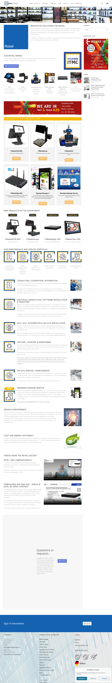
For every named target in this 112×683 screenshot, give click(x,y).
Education (42, 665)
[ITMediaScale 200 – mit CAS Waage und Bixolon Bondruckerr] (22, 77)
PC (40, 677)
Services (53, 3)
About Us (37, 3)
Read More (16, 158)
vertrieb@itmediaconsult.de (12, 647)
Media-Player (43, 647)
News (59, 3)
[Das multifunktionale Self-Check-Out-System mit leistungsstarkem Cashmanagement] (36, 78)
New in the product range (46, 670)
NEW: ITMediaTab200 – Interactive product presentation (98, 87)
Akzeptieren (81, 678)
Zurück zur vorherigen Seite (101, 21)
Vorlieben (104, 678)
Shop (72, 3)
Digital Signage (43, 639)
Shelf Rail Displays (44, 657)
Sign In (88, 623)
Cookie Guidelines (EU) (81, 645)
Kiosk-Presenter (44, 644)
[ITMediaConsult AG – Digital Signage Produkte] (49, 77)
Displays (41, 662)
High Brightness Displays (46, 652)
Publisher (77, 640)
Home (31, 3)
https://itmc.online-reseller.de (12, 654)
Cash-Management (44, 675)
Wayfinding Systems (45, 667)
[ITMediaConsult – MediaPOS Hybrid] (9, 77)
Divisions (45, 3)
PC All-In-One (43, 680)
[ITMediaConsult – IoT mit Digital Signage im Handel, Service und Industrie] (76, 77)
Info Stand (42, 642)
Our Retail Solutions (12, 66)
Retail (41, 673)
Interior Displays (44, 654)
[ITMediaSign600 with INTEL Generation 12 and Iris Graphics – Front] (62, 77)
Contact (65, 3)
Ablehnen (93, 678)
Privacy (77, 642)
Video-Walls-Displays (45, 660)
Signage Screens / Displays (47, 649)
